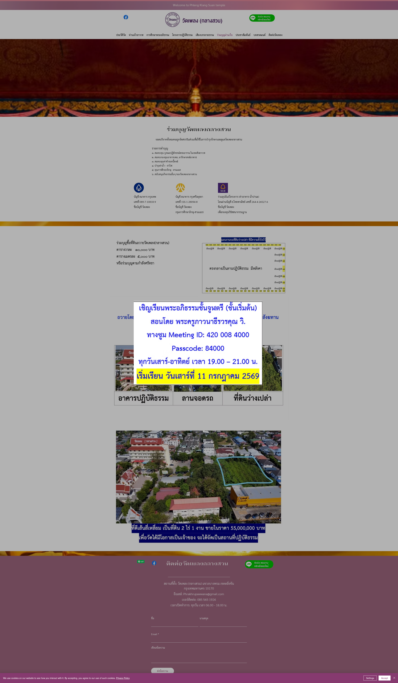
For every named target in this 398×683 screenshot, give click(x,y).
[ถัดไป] (259, 343)
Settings (370, 678)
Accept (384, 678)
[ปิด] (394, 678)
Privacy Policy (123, 678)
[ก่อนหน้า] (138, 343)
